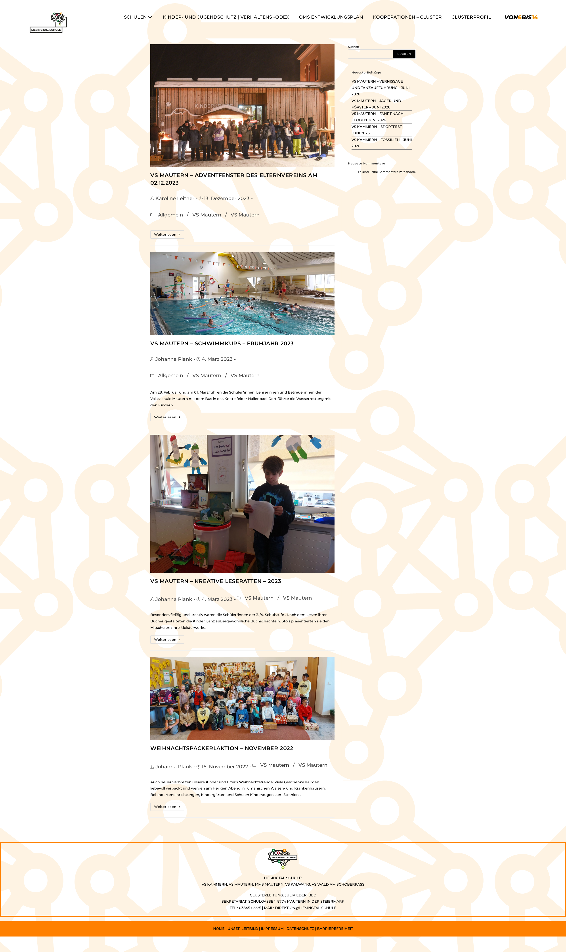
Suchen (353, 46)
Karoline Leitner (174, 198)
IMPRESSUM (272, 929)
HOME (219, 929)
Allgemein (170, 215)
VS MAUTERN (241, 884)
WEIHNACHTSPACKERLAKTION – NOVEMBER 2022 (221, 748)
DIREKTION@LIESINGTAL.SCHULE (306, 908)
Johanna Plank (173, 359)
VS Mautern (206, 215)
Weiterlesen (169, 235)
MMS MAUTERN (269, 884)
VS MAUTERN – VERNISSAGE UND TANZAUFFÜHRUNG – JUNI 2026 (381, 87)
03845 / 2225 (250, 908)
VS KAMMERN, (215, 884)
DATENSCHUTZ (301, 929)
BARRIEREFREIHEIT (335, 929)
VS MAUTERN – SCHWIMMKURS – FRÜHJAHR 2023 (222, 343)
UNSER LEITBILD (243, 929)
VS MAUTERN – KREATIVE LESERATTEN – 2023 (215, 581)
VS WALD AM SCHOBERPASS (338, 884)
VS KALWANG (297, 884)
